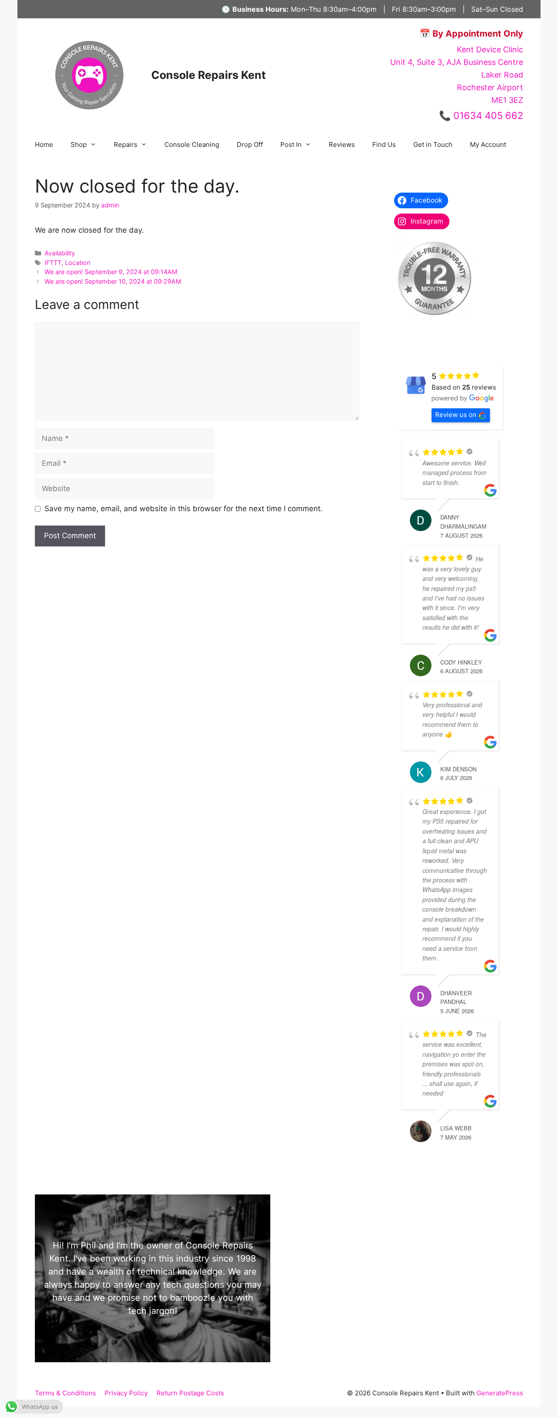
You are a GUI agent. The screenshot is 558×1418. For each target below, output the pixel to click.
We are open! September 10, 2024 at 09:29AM (112, 281)
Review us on (455, 414)
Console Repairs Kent (208, 74)
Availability (59, 253)
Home (44, 144)
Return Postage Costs (190, 1393)
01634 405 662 (488, 115)
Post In (291, 144)
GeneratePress (499, 1393)
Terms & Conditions (65, 1393)
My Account (488, 144)
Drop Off (250, 144)
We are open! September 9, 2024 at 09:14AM (110, 271)
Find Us (384, 144)
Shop (79, 144)
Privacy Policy (126, 1393)
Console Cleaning (191, 144)
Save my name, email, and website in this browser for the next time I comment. (183, 508)
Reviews (342, 144)
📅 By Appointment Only (471, 33)
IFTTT (52, 262)
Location (77, 262)
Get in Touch (433, 144)
